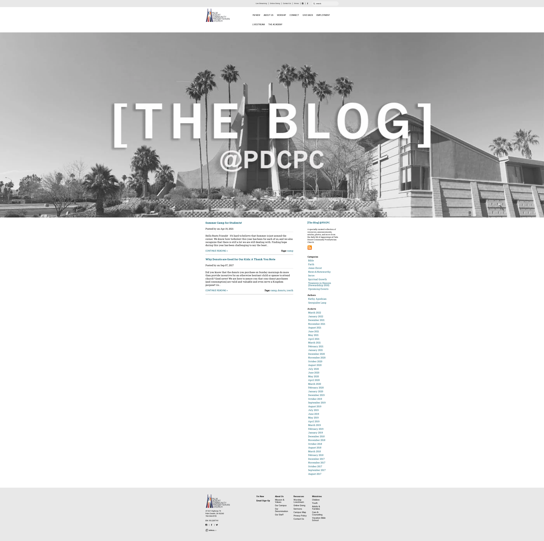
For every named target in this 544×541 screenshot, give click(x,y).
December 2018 (316, 436)
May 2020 (313, 376)
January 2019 (315, 432)
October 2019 (315, 399)
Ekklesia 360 (211, 530)
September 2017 (317, 470)
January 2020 (315, 391)
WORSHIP (281, 15)
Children (316, 500)
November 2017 (316, 462)
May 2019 (313, 417)
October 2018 (315, 444)
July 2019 (313, 410)
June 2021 (313, 331)
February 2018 (315, 455)
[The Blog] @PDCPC (318, 222)
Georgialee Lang (317, 302)
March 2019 (314, 425)
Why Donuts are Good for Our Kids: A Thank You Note (240, 259)
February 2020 (316, 387)
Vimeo (296, 3)
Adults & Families (316, 507)
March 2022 (314, 312)
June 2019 (313, 414)
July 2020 (313, 369)
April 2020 (314, 380)
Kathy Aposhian (317, 298)
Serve (311, 275)
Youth (315, 503)
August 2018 (314, 447)
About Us (279, 496)
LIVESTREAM (258, 24)
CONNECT (294, 15)
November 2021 (316, 324)
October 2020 (315, 361)
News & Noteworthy (319, 271)
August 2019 (314, 406)
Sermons (298, 509)
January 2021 (315, 350)
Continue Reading (215, 250)
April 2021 (313, 339)
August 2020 (315, 365)
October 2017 (315, 466)
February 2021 (315, 346)
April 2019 (313, 421)
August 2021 (314, 327)
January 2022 (315, 316)
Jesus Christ (315, 268)
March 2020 (314, 384)
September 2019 (317, 402)
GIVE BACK (308, 15)
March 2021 (314, 342)
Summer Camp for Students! (223, 222)
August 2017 (314, 474)
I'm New (260, 496)
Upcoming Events (318, 289)
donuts (281, 290)
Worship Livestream (299, 501)
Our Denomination (281, 510)
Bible (311, 260)
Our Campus (281, 505)
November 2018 (316, 440)
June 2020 (313, 372)
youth (289, 290)
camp (290, 250)
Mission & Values (279, 501)
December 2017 (316, 459)
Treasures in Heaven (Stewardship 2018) (319, 284)
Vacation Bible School (319, 519)
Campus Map (300, 512)
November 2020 (317, 357)
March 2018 (314, 451)
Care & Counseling (317, 513)
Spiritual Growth (317, 279)
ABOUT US (268, 15)
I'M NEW (256, 15)
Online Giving (275, 3)
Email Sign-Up (263, 501)
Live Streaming (261, 3)
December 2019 (316, 395)
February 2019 (315, 429)
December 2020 (316, 354)
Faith (311, 264)
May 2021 (313, 335)
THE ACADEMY (275, 24)
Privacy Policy (300, 515)
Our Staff (279, 514)
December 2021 (316, 320)
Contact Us (287, 3)
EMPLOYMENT (323, 15)
